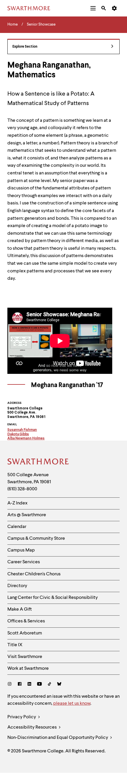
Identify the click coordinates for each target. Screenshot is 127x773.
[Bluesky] (59, 684)
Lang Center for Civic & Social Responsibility (52, 597)
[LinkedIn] (29, 684)
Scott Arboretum (24, 633)
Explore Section (25, 47)
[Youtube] (39, 684)
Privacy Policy (22, 717)
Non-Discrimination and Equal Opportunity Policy (58, 737)
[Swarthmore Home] (38, 462)
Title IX (14, 645)
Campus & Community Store (36, 538)
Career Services (23, 562)
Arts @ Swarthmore (26, 515)
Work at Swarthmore (28, 668)
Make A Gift (19, 609)
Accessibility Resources (32, 727)
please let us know (71, 703)
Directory (17, 586)
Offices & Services (26, 621)
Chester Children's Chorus (34, 574)
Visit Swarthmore (24, 656)
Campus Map (21, 550)
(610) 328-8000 (22, 489)
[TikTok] (49, 684)
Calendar (16, 526)
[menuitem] (93, 8)
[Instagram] (10, 684)
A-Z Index (17, 503)
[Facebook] (19, 684)
